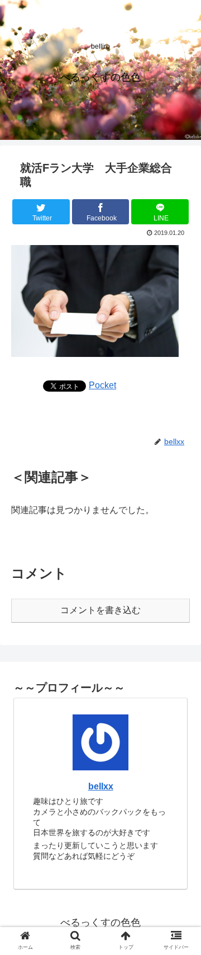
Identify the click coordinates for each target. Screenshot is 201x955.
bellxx (100, 786)
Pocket (102, 385)
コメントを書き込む (100, 610)
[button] (179, 902)
